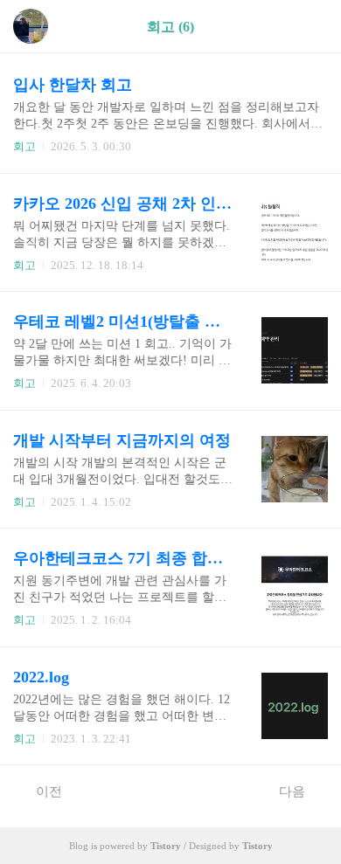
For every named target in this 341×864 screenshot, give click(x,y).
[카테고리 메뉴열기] (310, 26)
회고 (24, 146)
